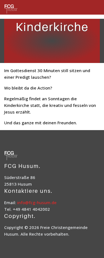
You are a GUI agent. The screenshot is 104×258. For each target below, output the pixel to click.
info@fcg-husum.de (37, 202)
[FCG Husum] (18, 9)
